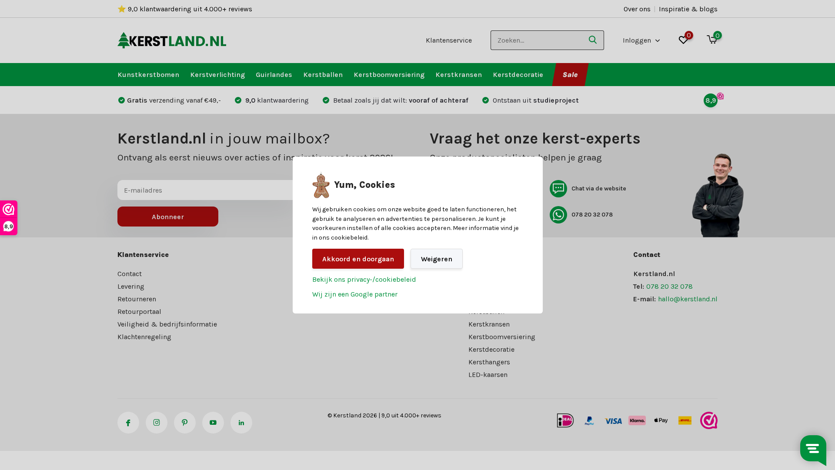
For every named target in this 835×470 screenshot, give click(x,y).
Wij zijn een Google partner (354, 294)
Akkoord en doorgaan (358, 259)
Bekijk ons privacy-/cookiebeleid (364, 279)
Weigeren (436, 259)
